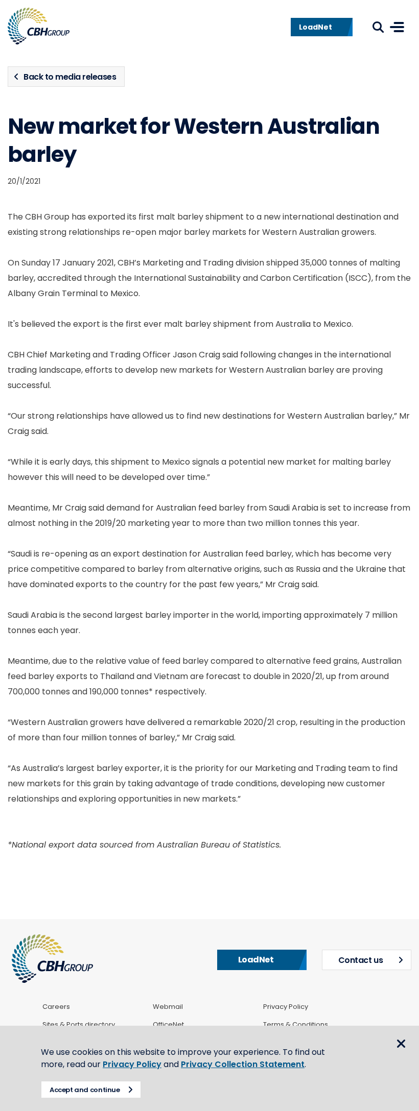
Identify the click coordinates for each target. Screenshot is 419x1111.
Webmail (168, 1006)
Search (378, 27)
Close (401, 1043)
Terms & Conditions (295, 1024)
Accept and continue (85, 1090)
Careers (56, 1006)
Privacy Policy (285, 1006)
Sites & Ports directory (78, 1024)
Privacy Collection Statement (243, 1064)
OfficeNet (168, 1024)
